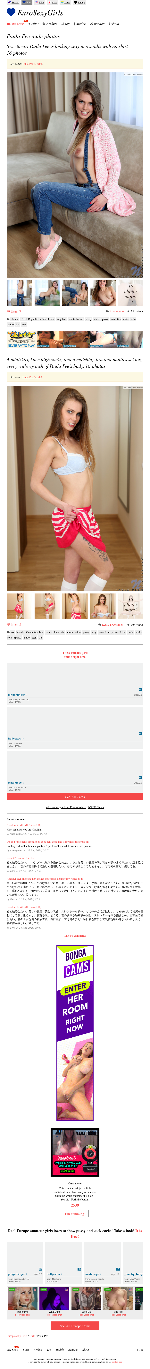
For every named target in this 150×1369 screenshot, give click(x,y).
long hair (62, 319)
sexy (93, 632)
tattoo (10, 324)
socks (139, 632)
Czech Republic (29, 319)
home (51, 319)
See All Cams (75, 796)
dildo (43, 319)
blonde (14, 319)
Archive (51, 23)
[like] (8, 311)
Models (81, 23)
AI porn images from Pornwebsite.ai (66, 807)
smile (126, 319)
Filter (35, 23)
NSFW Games (96, 807)
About (115, 23)
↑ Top (140, 1349)
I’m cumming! (75, 1213)
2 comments (116, 311)
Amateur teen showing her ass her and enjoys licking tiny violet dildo (45, 878)
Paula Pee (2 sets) (32, 64)
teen (34, 637)
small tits (116, 319)
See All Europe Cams (75, 1325)
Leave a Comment (113, 624)
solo (133, 319)
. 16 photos (75, 362)
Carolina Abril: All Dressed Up (24, 825)
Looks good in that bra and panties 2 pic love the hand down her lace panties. (49, 846)
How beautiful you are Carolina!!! (25, 829)
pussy (89, 319)
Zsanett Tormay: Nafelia (20, 858)
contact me (117, 1361)
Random (99, 23)
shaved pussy (101, 319)
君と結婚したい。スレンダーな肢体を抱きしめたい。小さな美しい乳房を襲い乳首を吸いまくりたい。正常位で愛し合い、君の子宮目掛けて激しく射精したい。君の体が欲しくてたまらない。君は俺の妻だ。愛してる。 (75, 864)
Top (67, 23)
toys (24, 324)
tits (17, 324)
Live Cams (17, 23)
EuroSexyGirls (40, 12)
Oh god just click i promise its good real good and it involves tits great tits (48, 841)
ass (12, 632)
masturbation (76, 319)
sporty (17, 637)
